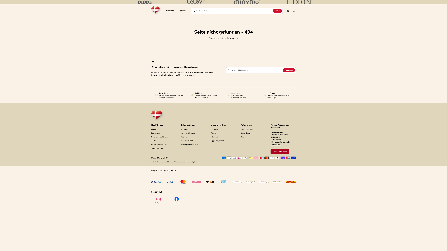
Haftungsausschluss (159, 145)
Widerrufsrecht (157, 148)
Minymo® (214, 137)
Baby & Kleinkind (247, 129)
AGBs (153, 141)
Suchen (277, 11)
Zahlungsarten (186, 129)
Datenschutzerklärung (159, 137)
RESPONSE (171, 171)
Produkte (171, 11)
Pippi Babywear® (217, 141)
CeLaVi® (214, 129)
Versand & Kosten (188, 133)
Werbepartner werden (189, 145)
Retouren (184, 137)
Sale (242, 137)
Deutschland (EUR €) (161, 158)
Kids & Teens (246, 133)
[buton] (161, 158)
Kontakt (154, 129)
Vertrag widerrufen (280, 151)
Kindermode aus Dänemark (164, 162)
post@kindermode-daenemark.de (280, 143)
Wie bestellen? (187, 141)
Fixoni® (214, 133)
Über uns (182, 11)
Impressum (155, 133)
